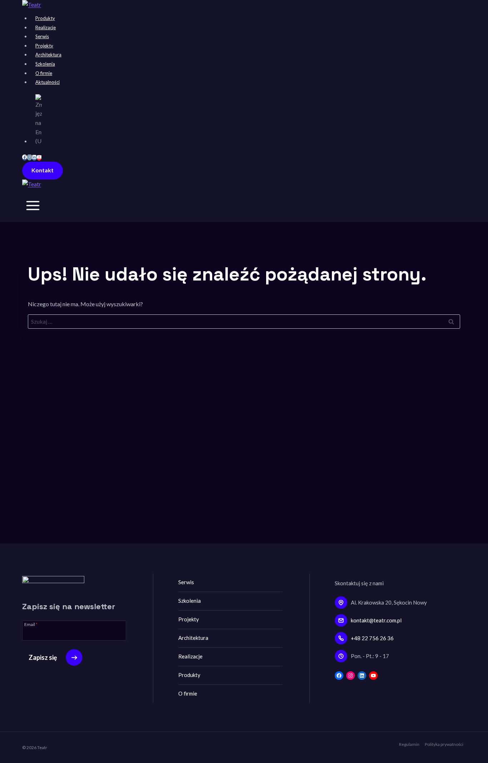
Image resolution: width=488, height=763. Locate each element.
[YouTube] (39, 158)
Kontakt (42, 170)
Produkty (45, 18)
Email (31, 624)
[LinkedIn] (34, 158)
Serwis (42, 36)
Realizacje (45, 27)
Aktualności (47, 82)
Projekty (44, 46)
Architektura (48, 54)
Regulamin (409, 744)
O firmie (43, 73)
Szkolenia (45, 64)
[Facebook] (24, 158)
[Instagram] (29, 158)
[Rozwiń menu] (33, 207)
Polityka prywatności (444, 744)
